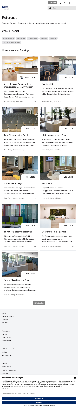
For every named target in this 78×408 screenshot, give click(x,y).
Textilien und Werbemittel (11, 42)
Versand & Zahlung (8, 316)
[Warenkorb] (69, 2)
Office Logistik (32, 38)
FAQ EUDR (5, 323)
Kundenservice (6, 367)
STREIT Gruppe (6, 337)
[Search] (50, 8)
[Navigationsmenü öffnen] (74, 3)
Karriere (4, 352)
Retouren (5, 319)
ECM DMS (44, 38)
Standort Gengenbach (9, 370)
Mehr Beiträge (39, 303)
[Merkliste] (60, 2)
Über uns (4, 334)
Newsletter (5, 373)
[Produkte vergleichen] (65, 2)
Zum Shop (52, 3)
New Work (53, 38)
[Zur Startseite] (7, 7)
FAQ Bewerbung (7, 355)
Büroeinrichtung (8, 38)
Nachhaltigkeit (6, 341)
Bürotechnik (21, 38)
